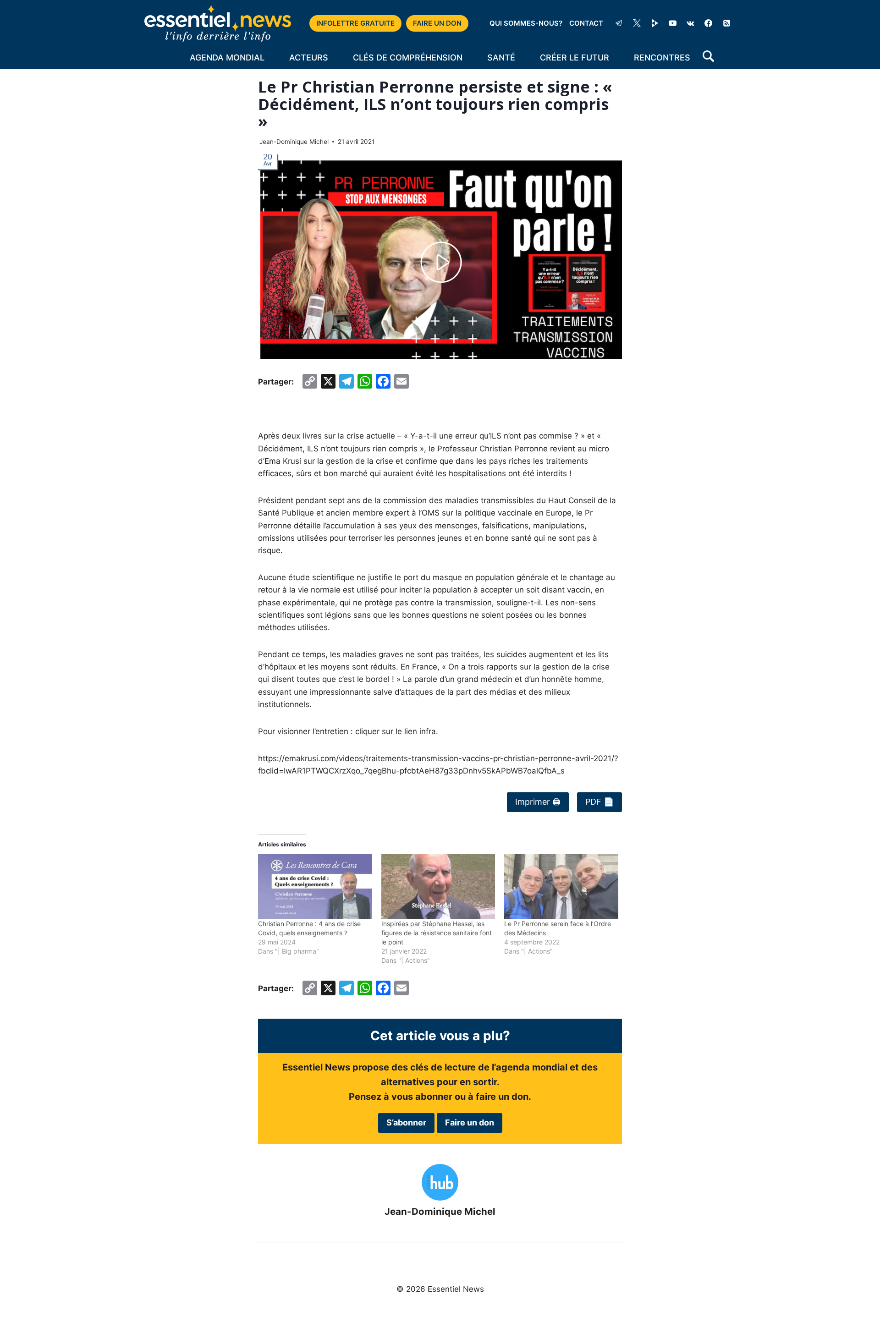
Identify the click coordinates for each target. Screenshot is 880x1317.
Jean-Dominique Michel (294, 141)
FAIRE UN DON (437, 23)
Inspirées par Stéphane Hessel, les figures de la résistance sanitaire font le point (436, 933)
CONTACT (586, 23)
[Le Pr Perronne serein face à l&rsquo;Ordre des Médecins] (561, 886)
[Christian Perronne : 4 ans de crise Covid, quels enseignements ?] (315, 886)
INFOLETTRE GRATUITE (355, 23)
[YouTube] (673, 23)
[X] (637, 23)
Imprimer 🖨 (538, 802)
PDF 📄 (599, 802)
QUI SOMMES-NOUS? (526, 23)
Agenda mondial (227, 57)
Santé (501, 57)
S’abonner (406, 1122)
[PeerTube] (655, 23)
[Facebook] (708, 23)
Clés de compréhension (407, 57)
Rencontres (662, 57)
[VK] (690, 23)
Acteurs (308, 57)
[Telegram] (619, 23)
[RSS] (726, 23)
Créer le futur (574, 57)
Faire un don (469, 1122)
